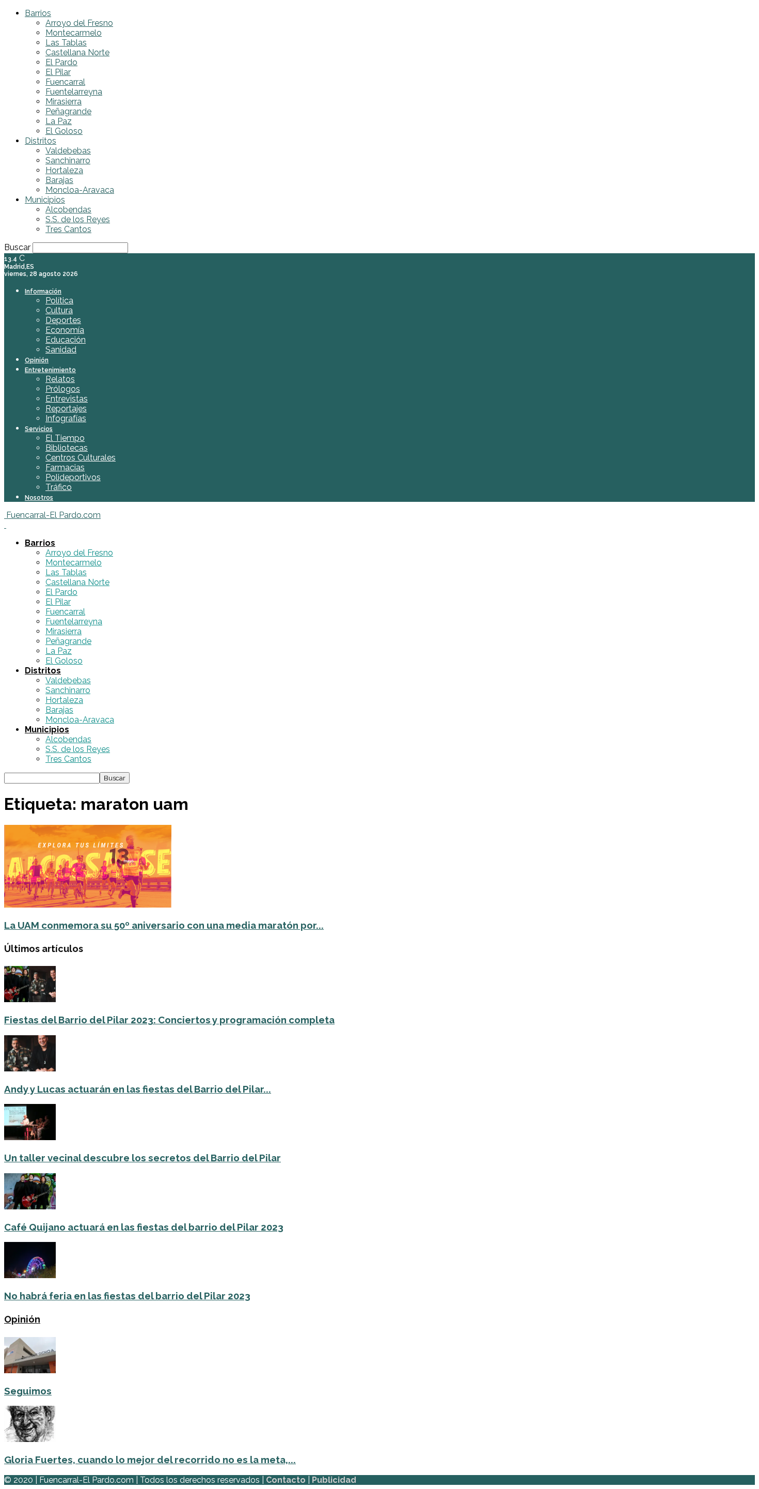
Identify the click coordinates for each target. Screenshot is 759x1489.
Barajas (59, 180)
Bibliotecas (66, 448)
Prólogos (62, 389)
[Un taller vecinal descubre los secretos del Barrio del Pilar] (30, 1137)
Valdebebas (68, 151)
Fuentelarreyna (73, 92)
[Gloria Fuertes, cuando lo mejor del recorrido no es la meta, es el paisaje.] (30, 1439)
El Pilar (58, 72)
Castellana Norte (77, 52)
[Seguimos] (30, 1370)
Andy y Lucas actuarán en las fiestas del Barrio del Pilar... (137, 1089)
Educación (65, 340)
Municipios (45, 200)
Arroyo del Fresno (79, 23)
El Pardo (61, 62)
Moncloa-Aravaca (79, 190)
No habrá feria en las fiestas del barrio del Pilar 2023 (127, 1295)
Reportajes (66, 408)
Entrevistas (66, 399)
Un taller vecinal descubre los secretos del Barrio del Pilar (142, 1157)
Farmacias (65, 467)
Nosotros (39, 497)
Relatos (60, 379)
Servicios (39, 429)
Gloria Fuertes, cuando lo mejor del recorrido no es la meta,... (150, 1459)
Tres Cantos (68, 229)
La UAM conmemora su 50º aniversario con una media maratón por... (164, 925)
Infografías (65, 418)
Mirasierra (63, 101)
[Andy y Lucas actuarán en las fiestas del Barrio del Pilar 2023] (30, 1068)
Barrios (38, 13)
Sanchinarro (67, 160)
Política (59, 300)
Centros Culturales (80, 458)
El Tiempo (65, 438)
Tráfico (58, 487)
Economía (64, 330)
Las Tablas (66, 43)
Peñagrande (68, 111)
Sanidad (60, 350)
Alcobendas (68, 209)
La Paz (58, 121)
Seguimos (28, 1390)
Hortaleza (64, 170)
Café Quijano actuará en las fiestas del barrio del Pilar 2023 (143, 1227)
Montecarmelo (73, 33)
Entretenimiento (50, 370)
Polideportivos (73, 477)
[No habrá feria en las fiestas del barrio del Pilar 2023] (30, 1275)
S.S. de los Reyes (77, 219)
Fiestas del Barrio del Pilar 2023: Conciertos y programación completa (169, 1019)
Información (43, 291)
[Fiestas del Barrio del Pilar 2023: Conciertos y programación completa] (30, 999)
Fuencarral (65, 82)
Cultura (59, 310)
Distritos (40, 141)
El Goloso (64, 131)
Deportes (63, 320)
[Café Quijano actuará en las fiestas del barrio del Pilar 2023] (30, 1206)
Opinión (37, 360)
